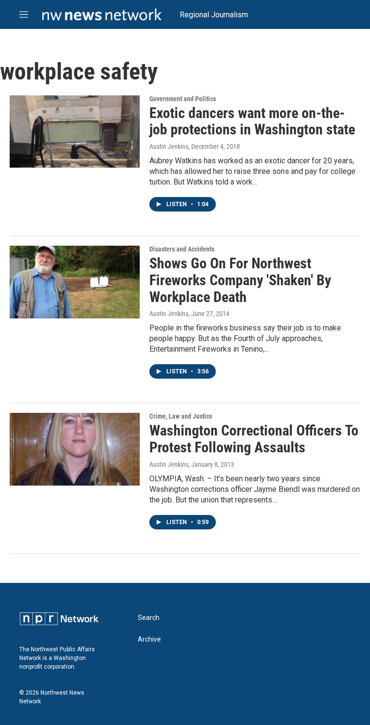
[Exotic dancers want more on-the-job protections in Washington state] (75, 131)
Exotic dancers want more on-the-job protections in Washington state (252, 121)
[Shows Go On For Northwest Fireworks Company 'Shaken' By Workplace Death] (75, 282)
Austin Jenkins (168, 146)
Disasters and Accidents (181, 249)
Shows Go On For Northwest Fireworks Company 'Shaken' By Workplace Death (240, 280)
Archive (149, 639)
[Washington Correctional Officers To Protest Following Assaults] (75, 449)
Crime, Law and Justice (180, 416)
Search (148, 617)
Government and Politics (182, 99)
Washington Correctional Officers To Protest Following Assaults (253, 439)
